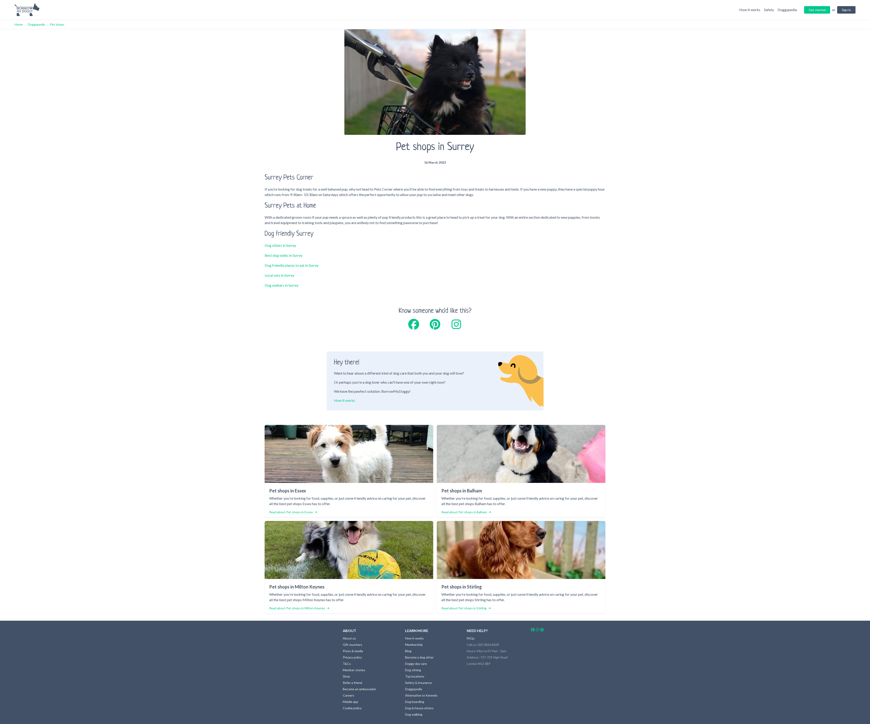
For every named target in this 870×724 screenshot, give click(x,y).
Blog (408, 651)
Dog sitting (413, 670)
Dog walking (413, 714)
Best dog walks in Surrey (283, 255)
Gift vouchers (352, 645)
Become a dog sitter (419, 657)
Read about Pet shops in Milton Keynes (297, 608)
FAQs (471, 638)
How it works (344, 400)
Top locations (414, 676)
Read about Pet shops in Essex (291, 512)
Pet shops (57, 24)
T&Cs (347, 664)
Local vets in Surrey (279, 275)
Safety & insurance (418, 683)
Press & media (353, 651)
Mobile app (350, 702)
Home (18, 24)
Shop (346, 676)
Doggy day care (416, 664)
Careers (348, 695)
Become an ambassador (359, 689)
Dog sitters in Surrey (280, 245)
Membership (414, 645)
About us (349, 638)
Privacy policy (352, 657)
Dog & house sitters (419, 708)
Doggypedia (36, 24)
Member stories (354, 670)
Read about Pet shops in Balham (464, 512)
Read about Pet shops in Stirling (464, 608)
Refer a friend (352, 683)
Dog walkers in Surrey (281, 285)
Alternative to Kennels (421, 695)
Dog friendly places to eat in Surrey (292, 265)
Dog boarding (414, 702)
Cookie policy (352, 708)
